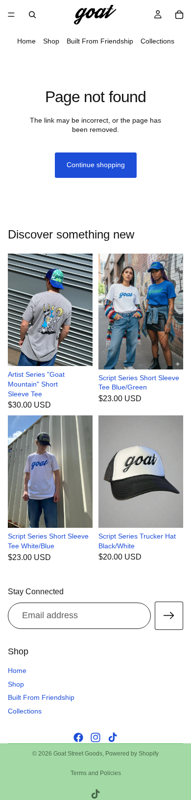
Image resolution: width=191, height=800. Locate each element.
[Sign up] (169, 616)
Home (26, 41)
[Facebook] (78, 737)
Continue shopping (96, 165)
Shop (51, 41)
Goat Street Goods (77, 753)
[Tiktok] (113, 737)
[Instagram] (95, 737)
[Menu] (11, 14)
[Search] (32, 14)
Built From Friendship (100, 41)
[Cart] (179, 14)
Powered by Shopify (132, 753)
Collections (157, 41)
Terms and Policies (96, 773)
